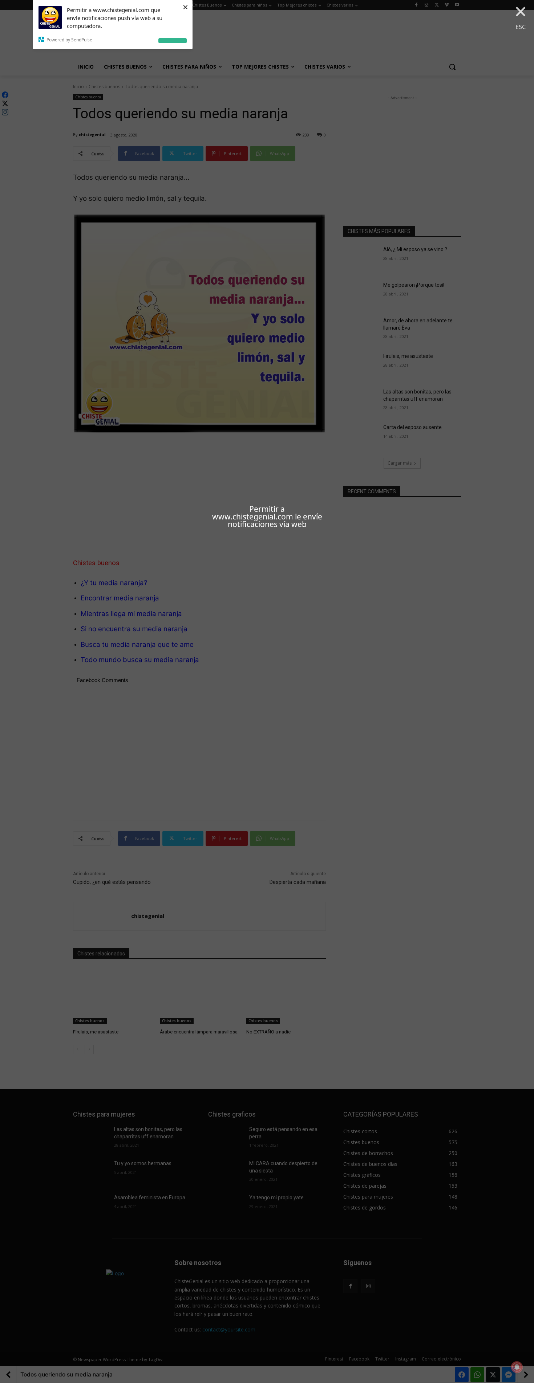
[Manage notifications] (517, 1367)
